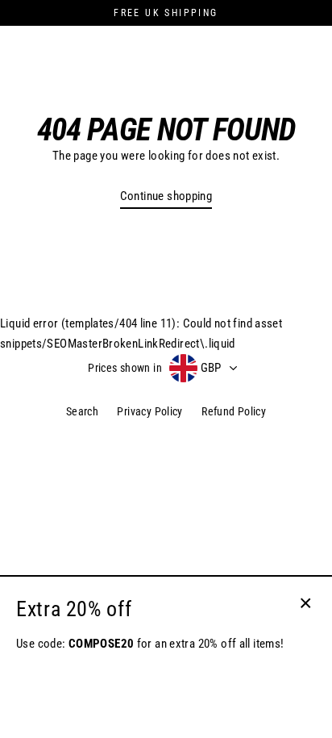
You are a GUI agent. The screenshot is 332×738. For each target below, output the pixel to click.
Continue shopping (166, 196)
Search (82, 411)
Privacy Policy (149, 411)
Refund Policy (233, 411)
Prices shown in (125, 367)
